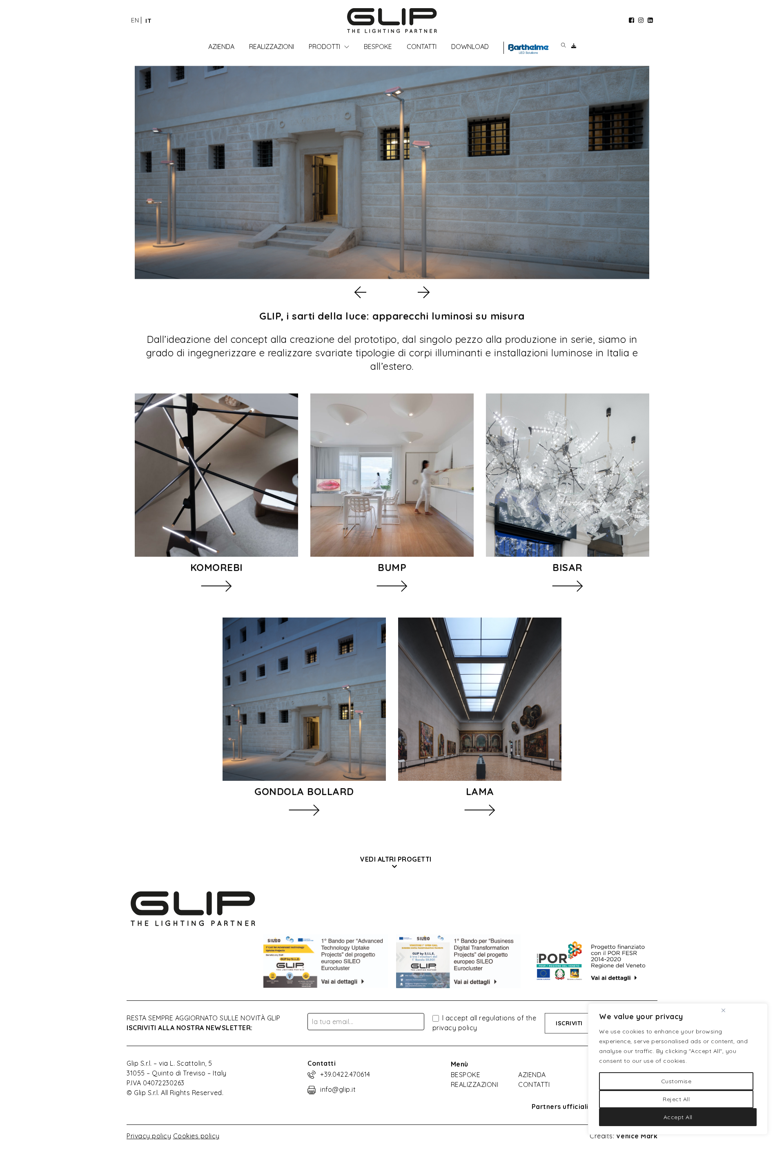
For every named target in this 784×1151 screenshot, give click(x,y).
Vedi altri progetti (396, 859)
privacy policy (454, 1028)
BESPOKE (466, 1075)
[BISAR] (567, 475)
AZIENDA (532, 1075)
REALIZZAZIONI (475, 1084)
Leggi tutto (216, 586)
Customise (676, 1081)
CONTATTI (534, 1084)
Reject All (676, 1099)
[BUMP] (392, 475)
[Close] (723, 1010)
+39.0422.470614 (345, 1074)
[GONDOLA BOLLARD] (304, 699)
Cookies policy (196, 1136)
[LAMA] (479, 699)
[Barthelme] (528, 49)
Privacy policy (149, 1136)
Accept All (678, 1117)
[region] (678, 1069)
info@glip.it (338, 1089)
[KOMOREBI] (216, 475)
